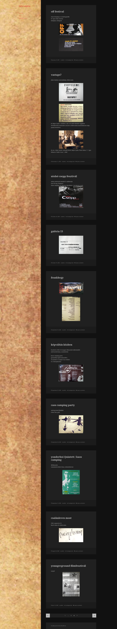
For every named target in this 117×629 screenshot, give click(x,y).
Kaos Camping (24, 6)
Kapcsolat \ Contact (23, 18)
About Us (21, 13)
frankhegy (57, 277)
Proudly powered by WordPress (58, 625)
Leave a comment (79, 60)
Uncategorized (70, 60)
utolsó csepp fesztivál (64, 176)
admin (63, 60)
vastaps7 (56, 74)
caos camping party (63, 405)
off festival (57, 11)
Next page (94, 615)
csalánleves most (61, 518)
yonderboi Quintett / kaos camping (66, 458)
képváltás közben (61, 344)
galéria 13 (57, 231)
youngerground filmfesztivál (68, 565)
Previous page (48, 615)
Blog (20, 15)
